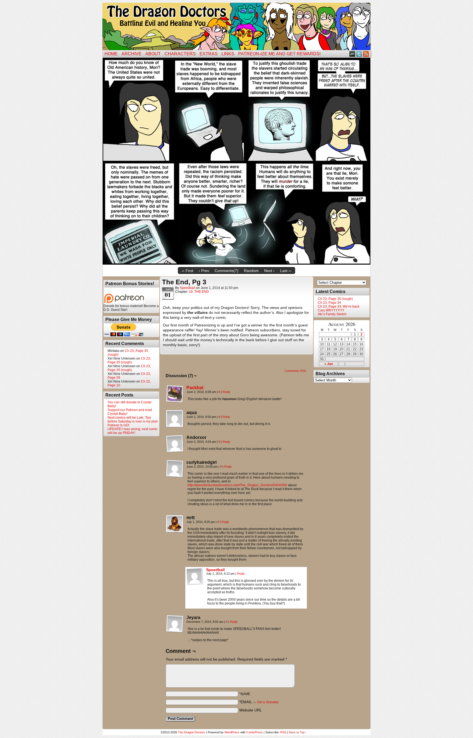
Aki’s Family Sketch (332, 314)
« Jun (328, 364)
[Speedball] (194, 583)
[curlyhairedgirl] (175, 468)
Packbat (194, 387)
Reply (226, 391)
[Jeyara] (175, 624)
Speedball (187, 288)
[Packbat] (175, 401)
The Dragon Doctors (191, 732)
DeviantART (352, 53)
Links (227, 53)
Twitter (359, 53)
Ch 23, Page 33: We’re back (338, 306)
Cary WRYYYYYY (331, 310)
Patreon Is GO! (118, 425)
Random (251, 270)
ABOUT (153, 53)
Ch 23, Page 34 (329, 303)
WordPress (232, 732)
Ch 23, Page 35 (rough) (129, 360)
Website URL (250, 710)
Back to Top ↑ (298, 732)
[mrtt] (175, 524)
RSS (366, 53)
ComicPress (254, 732)
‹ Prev (204, 270)
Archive (132, 53)
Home (111, 53)
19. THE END (199, 292)
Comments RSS (295, 370)
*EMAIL (259, 702)
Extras (209, 53)
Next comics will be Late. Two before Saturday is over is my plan (133, 419)
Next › (269, 270)
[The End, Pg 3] (236, 263)
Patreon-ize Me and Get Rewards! (279, 53)
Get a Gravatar (268, 702)
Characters (180, 53)
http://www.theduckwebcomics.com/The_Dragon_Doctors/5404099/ (237, 485)
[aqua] (175, 419)
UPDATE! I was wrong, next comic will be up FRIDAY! (133, 431)
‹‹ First (187, 270)
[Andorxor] (175, 444)
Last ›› (285, 270)
